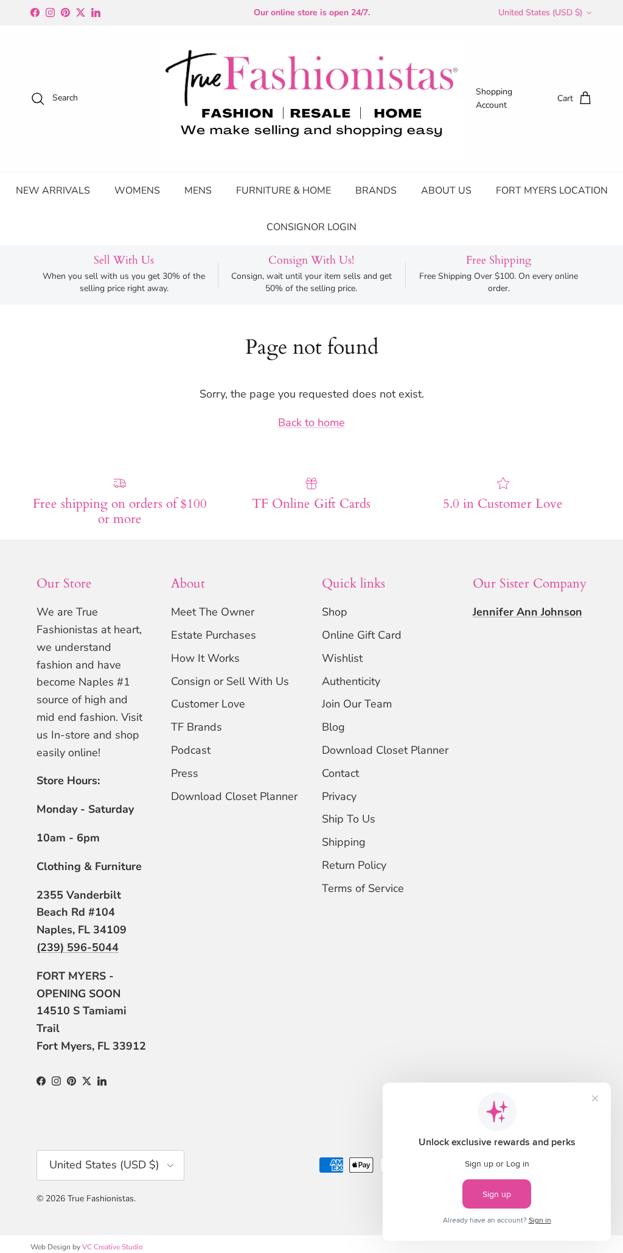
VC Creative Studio (112, 1247)
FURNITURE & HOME (283, 190)
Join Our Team (357, 704)
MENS (198, 190)
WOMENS (137, 190)
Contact (340, 773)
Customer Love (208, 704)
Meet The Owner (212, 612)
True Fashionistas (101, 1198)
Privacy (339, 796)
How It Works (205, 658)
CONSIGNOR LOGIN (311, 227)
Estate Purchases (213, 635)
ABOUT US (446, 190)
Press (184, 773)
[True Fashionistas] (311, 99)
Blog (333, 727)
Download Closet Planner (234, 796)
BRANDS (376, 190)
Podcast (191, 750)
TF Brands (196, 727)
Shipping (344, 842)
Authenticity (351, 681)
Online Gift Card (362, 635)
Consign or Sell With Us (230, 681)
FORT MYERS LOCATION (552, 190)
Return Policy (354, 865)
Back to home (311, 422)
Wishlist (342, 658)
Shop (334, 612)
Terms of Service (363, 888)
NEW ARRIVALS (53, 190)
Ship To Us (348, 819)
